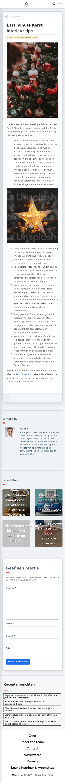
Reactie (11, 588)
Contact (32, 748)
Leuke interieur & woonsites (32, 767)
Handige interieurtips (22, 37)
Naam (10, 623)
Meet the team (32, 742)
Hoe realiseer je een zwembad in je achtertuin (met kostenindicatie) (30, 722)
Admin (24, 428)
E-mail (10, 636)
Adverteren (33, 755)
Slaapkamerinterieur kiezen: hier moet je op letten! (29, 709)
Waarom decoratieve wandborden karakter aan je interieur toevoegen (31, 696)
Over (32, 735)
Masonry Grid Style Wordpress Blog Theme (32, 775)
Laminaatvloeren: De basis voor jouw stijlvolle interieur (30, 716)
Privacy (32, 761)
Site (8, 648)
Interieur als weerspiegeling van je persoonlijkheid (24, 703)
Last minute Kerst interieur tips (24, 28)
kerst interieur (23, 374)
